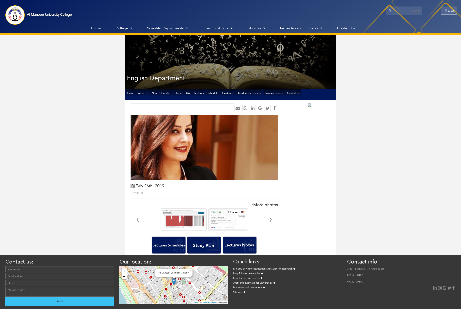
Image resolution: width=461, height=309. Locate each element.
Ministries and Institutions (248, 287)
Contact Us (346, 28)
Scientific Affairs (215, 28)
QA (188, 93)
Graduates (228, 93)
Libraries (254, 28)
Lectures (199, 93)
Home (96, 28)
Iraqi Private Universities (247, 273)
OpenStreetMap (209, 302)
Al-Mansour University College (49, 14)
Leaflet (195, 302)
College (121, 28)
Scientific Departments (165, 28)
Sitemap (238, 292)
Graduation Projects (249, 93)
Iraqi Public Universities (246, 278)
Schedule (213, 93)
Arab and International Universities (253, 282)
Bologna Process (274, 93)
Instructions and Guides (299, 28)
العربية (450, 10)
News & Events (160, 93)
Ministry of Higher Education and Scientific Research (263, 268)
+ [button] (124, 271)
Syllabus (177, 93)
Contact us (293, 93)
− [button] (124, 276)
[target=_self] (370, 29)
